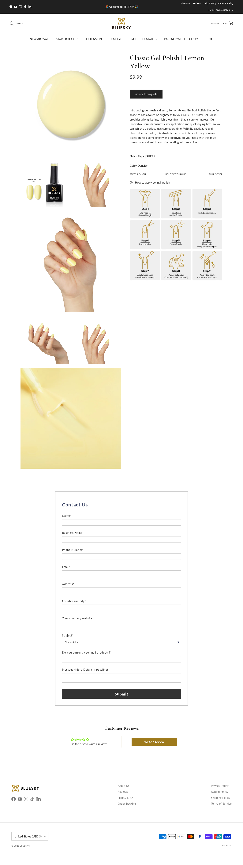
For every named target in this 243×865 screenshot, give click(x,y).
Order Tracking (225, 3)
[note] (121, 511)
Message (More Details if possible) (85, 669)
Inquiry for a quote (146, 94)
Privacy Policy (220, 785)
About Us (185, 3)
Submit (121, 694)
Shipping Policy (220, 797)
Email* (66, 567)
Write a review (154, 742)
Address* (68, 584)
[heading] (121, 504)
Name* (66, 515)
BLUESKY (24, 845)
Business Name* (73, 532)
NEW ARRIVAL (39, 39)
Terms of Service (221, 803)
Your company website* (78, 618)
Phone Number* (73, 549)
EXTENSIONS (94, 39)
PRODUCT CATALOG (143, 39)
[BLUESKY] (121, 23)
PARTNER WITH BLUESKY (181, 39)
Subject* (67, 635)
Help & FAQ (210, 3)
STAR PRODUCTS (67, 39)
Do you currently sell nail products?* (86, 652)
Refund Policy (219, 791)
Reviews (197, 3)
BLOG (209, 39)
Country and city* (74, 601)
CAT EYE (116, 39)
